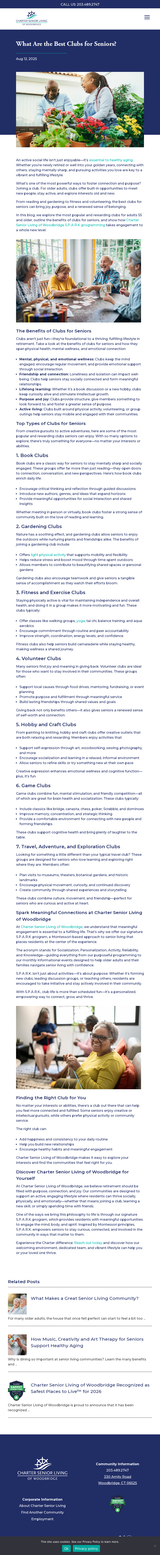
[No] (155, 1546)
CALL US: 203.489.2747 (80, 4)
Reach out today (88, 1243)
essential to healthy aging (111, 160)
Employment (42, 1519)
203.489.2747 (117, 1470)
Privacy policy (86, 1548)
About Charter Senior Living (42, 1506)
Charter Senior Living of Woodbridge (51, 927)
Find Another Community (42, 1512)
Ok (66, 1548)
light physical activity (48, 555)
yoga (80, 621)
